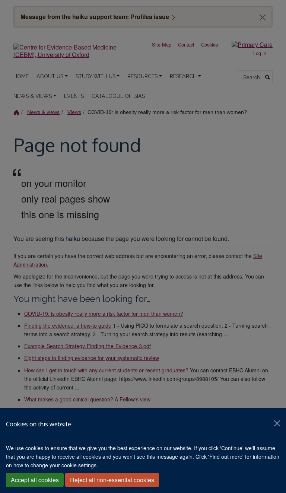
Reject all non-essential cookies (112, 479)
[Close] (277, 423)
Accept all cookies (35, 479)
